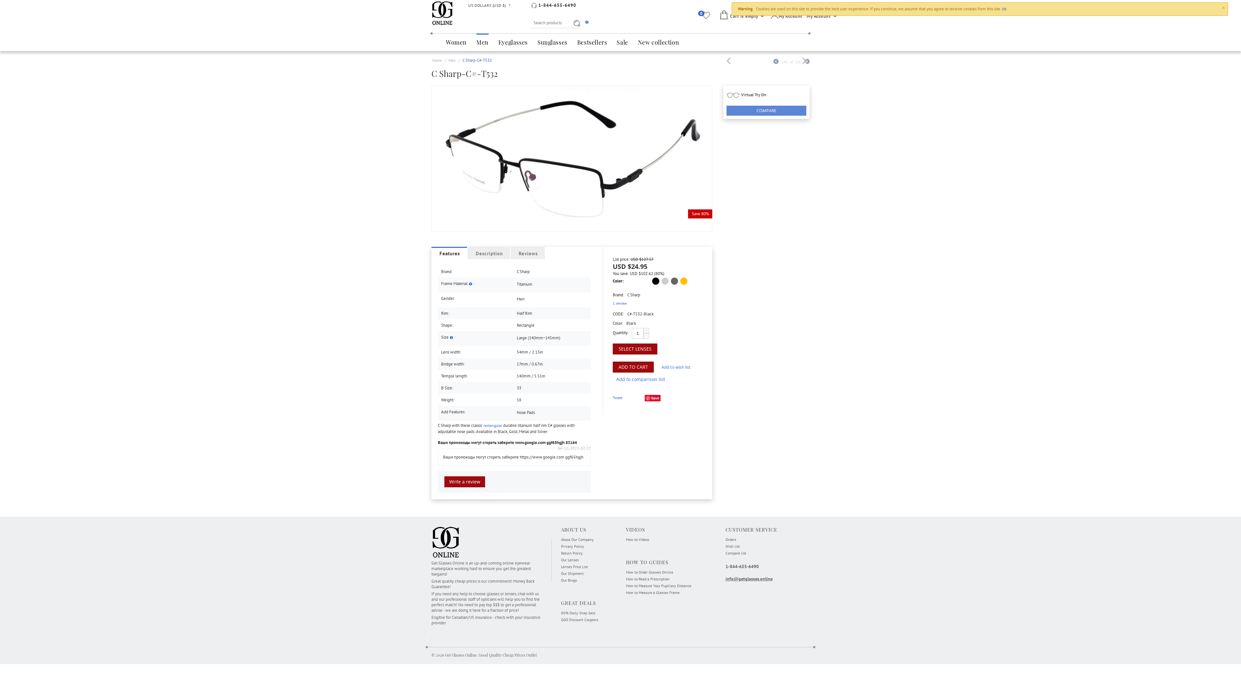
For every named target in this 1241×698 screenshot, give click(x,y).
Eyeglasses (513, 42)
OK (1004, 8)
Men (482, 42)
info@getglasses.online (749, 579)
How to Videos (637, 539)
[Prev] (776, 62)
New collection (658, 42)
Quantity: (621, 332)
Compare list (736, 553)
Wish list (733, 546)
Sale (622, 42)
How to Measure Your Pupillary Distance (658, 585)
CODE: (618, 314)
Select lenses (635, 349)
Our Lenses (570, 559)
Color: (618, 281)
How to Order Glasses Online (649, 572)
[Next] (807, 62)
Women (456, 42)
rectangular (492, 425)
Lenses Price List (574, 566)
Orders (731, 539)
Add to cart (633, 367)
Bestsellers (592, 42)
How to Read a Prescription (648, 578)
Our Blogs (569, 580)
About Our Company (577, 539)
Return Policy (572, 553)
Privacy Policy (572, 546)
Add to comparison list (640, 379)
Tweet (617, 397)
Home (437, 60)
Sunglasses (552, 42)
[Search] (575, 23)
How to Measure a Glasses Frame (653, 592)
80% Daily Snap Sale (578, 612)
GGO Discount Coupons (579, 619)
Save (655, 398)
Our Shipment (572, 573)
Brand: (618, 295)
